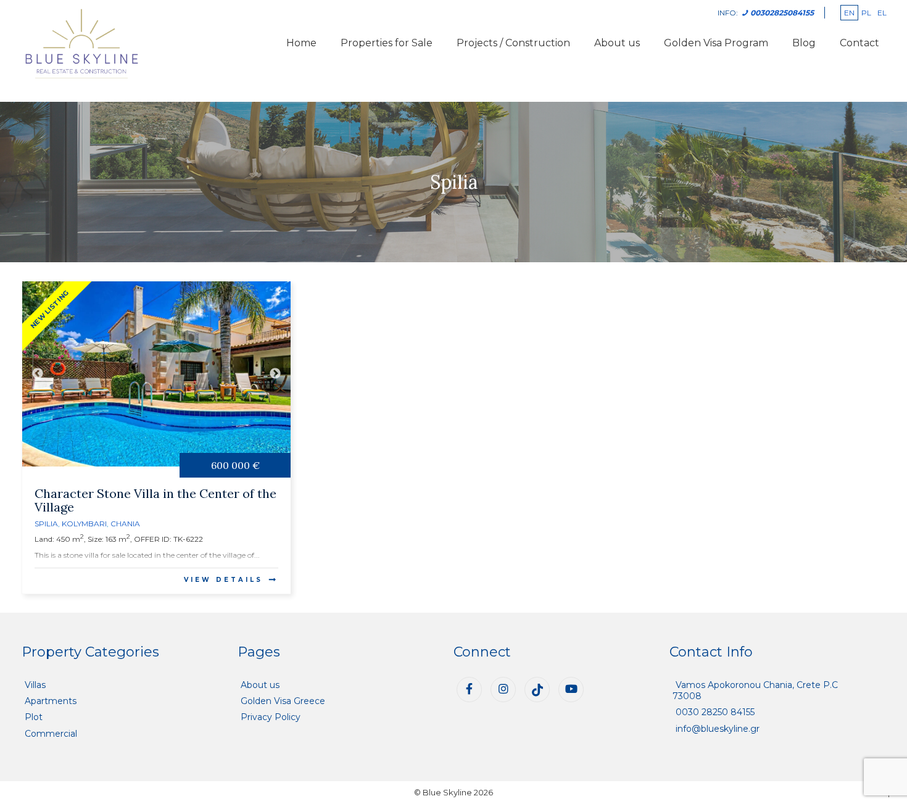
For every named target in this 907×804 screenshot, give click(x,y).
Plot (34, 717)
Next (275, 374)
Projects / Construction (513, 43)
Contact (859, 43)
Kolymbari (84, 523)
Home (301, 43)
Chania (125, 523)
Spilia (46, 523)
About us (617, 43)
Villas (35, 684)
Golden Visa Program (716, 43)
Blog (804, 43)
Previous (37, 374)
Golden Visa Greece (283, 701)
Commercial (51, 733)
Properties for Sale (387, 43)
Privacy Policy (270, 717)
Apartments (51, 701)
